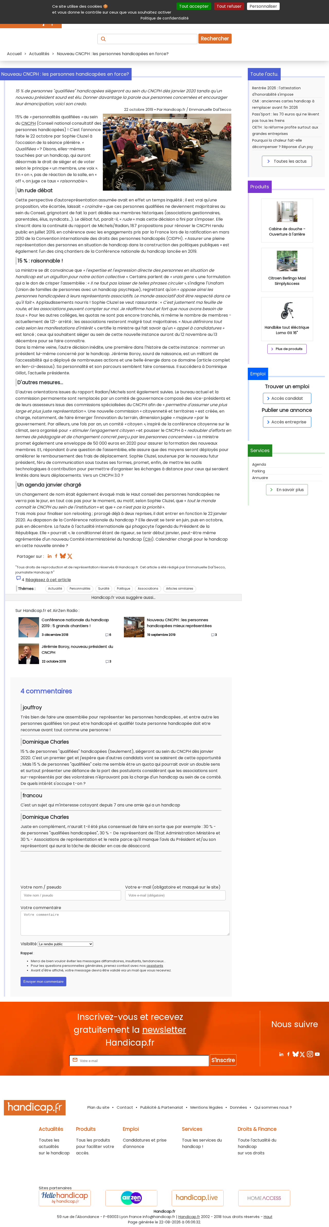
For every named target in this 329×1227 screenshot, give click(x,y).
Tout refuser (229, 6)
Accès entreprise (288, 422)
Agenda (259, 464)
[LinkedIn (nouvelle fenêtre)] (49, 557)
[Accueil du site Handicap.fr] (35, 1108)
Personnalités (80, 588)
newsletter (164, 1030)
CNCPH (28, 123)
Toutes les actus (290, 161)
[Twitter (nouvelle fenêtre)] (70, 557)
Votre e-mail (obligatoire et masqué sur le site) (173, 887)
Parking (258, 471)
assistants (155, 965)
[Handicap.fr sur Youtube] (317, 1054)
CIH (148, 539)
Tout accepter (194, 6)
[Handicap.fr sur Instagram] (310, 1054)
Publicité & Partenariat (161, 1107)
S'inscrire (223, 1060)
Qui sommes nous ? (273, 1107)
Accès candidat (287, 398)
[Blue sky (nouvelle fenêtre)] (63, 557)
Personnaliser (263, 6)
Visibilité (29, 944)
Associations (148, 588)
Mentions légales (206, 1107)
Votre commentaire (41, 908)
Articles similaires (179, 588)
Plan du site (98, 1107)
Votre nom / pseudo (41, 887)
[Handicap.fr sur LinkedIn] (281, 1054)
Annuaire (260, 477)
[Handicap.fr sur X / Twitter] (303, 1054)
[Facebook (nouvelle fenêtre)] (56, 557)
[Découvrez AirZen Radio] (131, 1198)
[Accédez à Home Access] (264, 1198)
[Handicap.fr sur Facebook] (288, 1054)
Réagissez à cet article (48, 580)
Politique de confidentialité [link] (165, 18)
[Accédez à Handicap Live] (198, 1198)
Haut (268, 1216)
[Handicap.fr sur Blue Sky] (295, 1054)
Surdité (103, 588)
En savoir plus (290, 490)
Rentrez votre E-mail (47, 1061)
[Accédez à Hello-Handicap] (65, 1198)
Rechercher (215, 38)
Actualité (55, 588)
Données (238, 1107)
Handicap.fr (189, 1216)
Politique (123, 588)
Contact (125, 1107)
